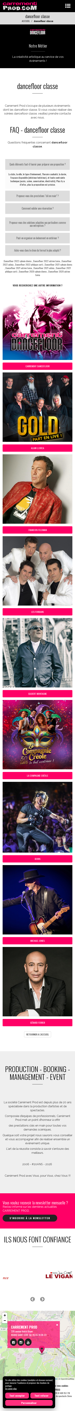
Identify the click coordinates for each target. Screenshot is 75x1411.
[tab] (37, 164)
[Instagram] (20, 1342)
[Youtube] (28, 1342)
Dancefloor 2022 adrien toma (46, 261)
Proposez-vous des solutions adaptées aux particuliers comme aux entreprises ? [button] (37, 224)
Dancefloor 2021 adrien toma (18, 268)
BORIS (37, 859)
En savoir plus (11, 1388)
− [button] (5, 1320)
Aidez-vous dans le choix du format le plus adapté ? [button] (37, 250)
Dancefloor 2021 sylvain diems (58, 264)
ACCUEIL (26, 21)
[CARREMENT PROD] (20, 5)
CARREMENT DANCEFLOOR (37, 366)
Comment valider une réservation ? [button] (38, 208)
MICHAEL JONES (37, 940)
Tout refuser (41, 1395)
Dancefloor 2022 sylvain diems (18, 261)
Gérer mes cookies (59, 1385)
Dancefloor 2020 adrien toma (52, 273)
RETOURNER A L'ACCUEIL (37, 1034)
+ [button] (5, 1315)
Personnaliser (29, 1403)
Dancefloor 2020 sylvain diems (33, 271)
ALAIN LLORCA (37, 448)
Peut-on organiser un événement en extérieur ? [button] (37, 238)
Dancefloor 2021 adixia (43, 268)
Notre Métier (38, 45)
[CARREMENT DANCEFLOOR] (37, 31)
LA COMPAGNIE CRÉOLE (37, 775)
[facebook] (13, 1342)
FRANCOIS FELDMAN (37, 530)
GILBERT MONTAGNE (37, 693)
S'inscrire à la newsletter (30, 1218)
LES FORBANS (37, 612)
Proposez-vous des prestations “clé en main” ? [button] (37, 196)
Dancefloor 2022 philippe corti (29, 264)
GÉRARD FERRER (37, 1022)
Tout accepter (17, 1395)
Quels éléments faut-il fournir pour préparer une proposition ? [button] (37, 164)
